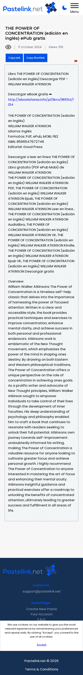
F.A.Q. (41, 619)
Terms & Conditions (41, 669)
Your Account (41, 614)
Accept (41, 645)
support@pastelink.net (42, 591)
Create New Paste (41, 609)
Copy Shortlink (36, 57)
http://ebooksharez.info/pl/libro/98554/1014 (41, 102)
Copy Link (14, 57)
